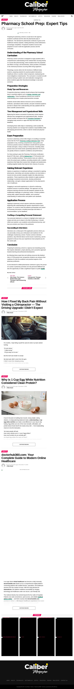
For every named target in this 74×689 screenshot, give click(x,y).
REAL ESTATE (61, 16)
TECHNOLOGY (23, 16)
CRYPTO (40, 16)
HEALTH (16, 16)
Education (47, 16)
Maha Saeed (10, 312)
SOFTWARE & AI (32, 16)
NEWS (11, 16)
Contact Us (37, 20)
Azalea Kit (9, 29)
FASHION (54, 16)
